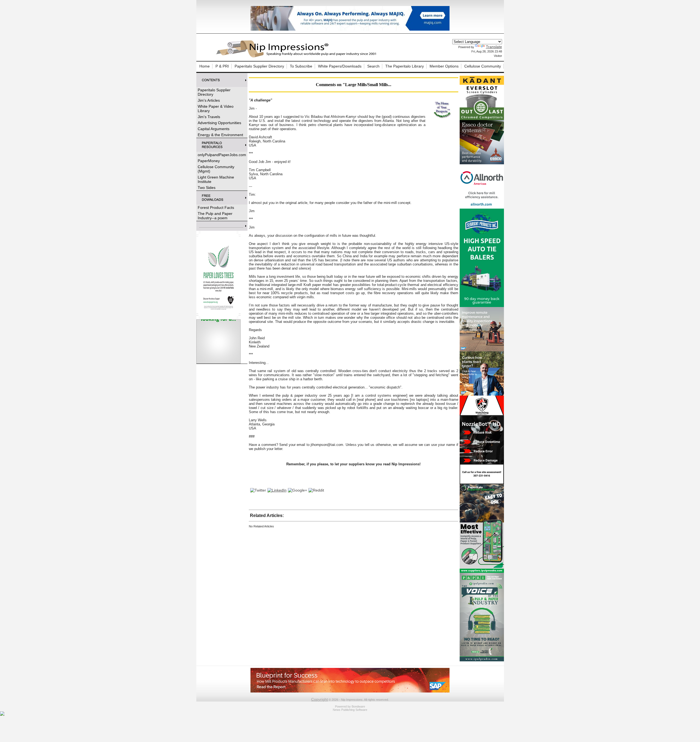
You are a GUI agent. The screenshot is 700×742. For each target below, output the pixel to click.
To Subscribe (301, 66)
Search (373, 66)
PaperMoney (209, 161)
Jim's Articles (209, 100)
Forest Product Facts (216, 207)
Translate (494, 47)
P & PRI (222, 66)
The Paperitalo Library (404, 66)
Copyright (319, 699)
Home (204, 66)
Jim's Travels (209, 117)
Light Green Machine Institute (216, 179)
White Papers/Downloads (339, 66)
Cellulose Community (482, 66)
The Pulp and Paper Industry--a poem (215, 215)
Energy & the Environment (220, 135)
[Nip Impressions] (297, 56)
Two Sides (206, 187)
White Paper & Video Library (216, 108)
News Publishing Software (350, 709)
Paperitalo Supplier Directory (259, 66)
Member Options (444, 66)
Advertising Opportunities (219, 123)
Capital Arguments (213, 129)
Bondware (358, 706)
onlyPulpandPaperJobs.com (222, 155)
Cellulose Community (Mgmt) (216, 169)
